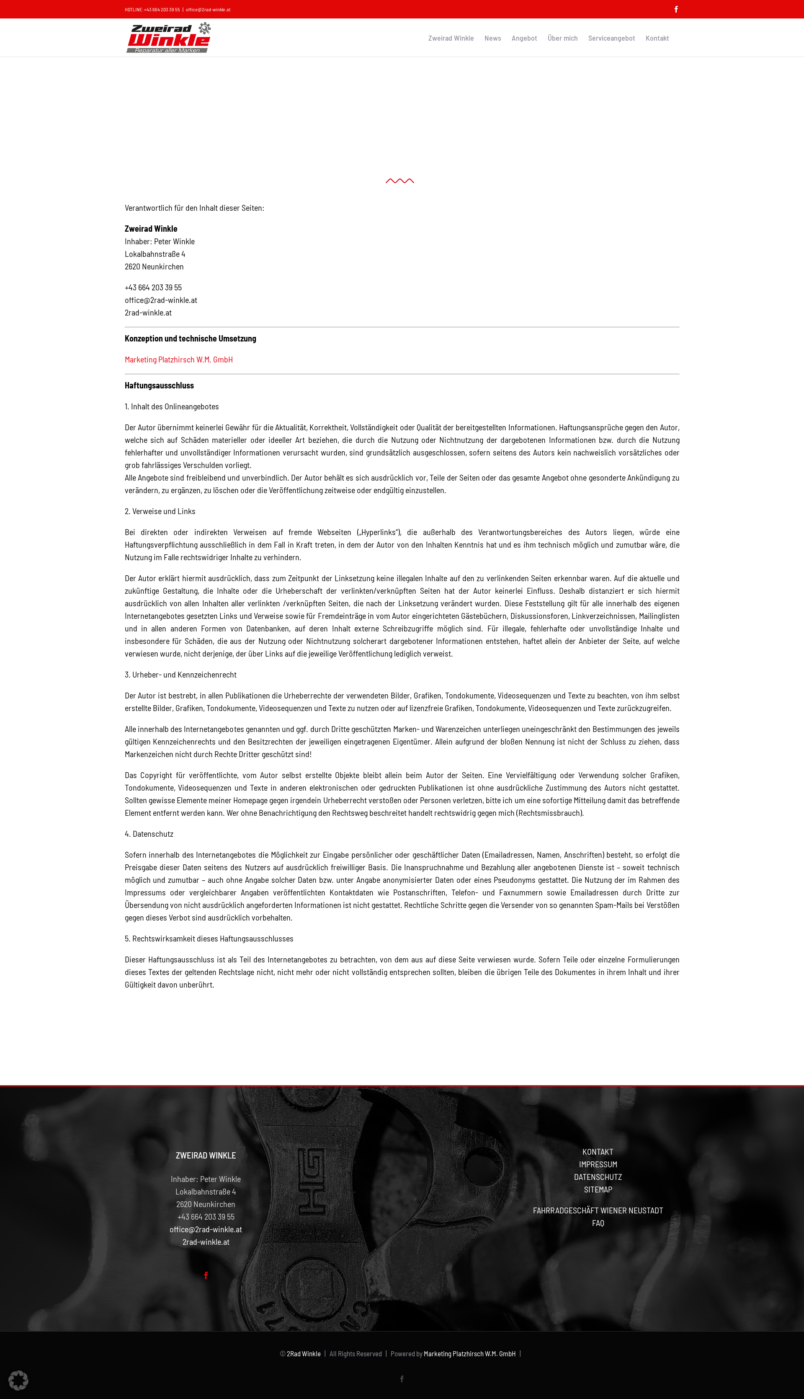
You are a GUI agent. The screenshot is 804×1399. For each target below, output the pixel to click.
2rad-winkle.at (148, 312)
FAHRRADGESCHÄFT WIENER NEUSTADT (598, 1210)
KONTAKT (597, 1151)
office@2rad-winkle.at (208, 9)
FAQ (598, 1223)
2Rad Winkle (304, 1353)
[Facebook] (206, 1275)
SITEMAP (598, 1189)
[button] (18, 1380)
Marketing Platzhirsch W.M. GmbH (179, 359)
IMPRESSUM (598, 1164)
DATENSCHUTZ (598, 1176)
